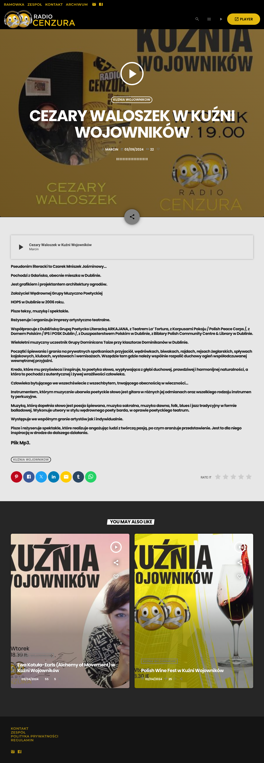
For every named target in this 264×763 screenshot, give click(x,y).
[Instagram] (94, 4)
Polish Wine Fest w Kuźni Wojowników (182, 670)
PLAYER (243, 19)
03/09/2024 (132, 149)
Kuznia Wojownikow (131, 100)
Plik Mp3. (20, 443)
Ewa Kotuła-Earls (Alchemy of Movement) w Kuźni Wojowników (66, 668)
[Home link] (39, 19)
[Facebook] (101, 4)
